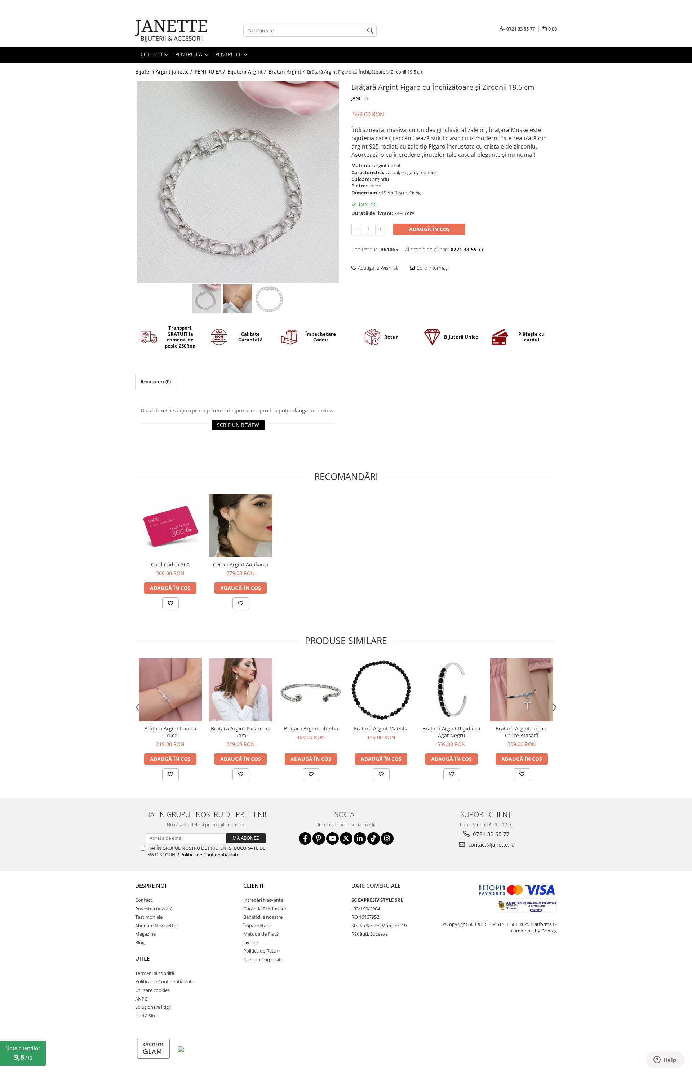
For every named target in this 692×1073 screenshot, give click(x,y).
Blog (140, 942)
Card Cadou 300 (170, 564)
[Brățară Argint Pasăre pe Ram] (240, 689)
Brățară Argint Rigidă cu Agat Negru (451, 732)
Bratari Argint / (287, 71)
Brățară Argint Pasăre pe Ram (240, 732)
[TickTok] (373, 838)
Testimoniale (149, 917)
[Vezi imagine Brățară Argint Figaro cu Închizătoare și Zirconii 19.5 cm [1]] (238, 298)
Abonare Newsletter (156, 925)
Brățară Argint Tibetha (311, 728)
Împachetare (257, 925)
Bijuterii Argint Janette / (164, 71)
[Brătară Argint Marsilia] (381, 689)
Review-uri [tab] (156, 381)
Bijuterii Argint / (247, 71)
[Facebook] (305, 838)
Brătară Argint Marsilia (381, 728)
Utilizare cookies (152, 990)
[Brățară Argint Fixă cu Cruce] (170, 689)
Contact (143, 900)
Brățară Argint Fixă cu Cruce (170, 732)
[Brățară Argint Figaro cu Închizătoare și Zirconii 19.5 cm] (238, 182)
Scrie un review (238, 424)
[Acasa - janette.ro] (171, 31)
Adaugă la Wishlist (377, 267)
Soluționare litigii (153, 1007)
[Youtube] (332, 838)
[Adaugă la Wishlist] (170, 603)
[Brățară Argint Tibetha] (310, 689)
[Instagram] (387, 838)
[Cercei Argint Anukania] (240, 525)
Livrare (250, 942)
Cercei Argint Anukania (241, 564)
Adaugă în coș (429, 229)
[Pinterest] (318, 838)
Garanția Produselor (265, 908)
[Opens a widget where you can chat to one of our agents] (665, 1060)
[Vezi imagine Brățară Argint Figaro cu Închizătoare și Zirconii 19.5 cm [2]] (269, 298)
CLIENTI (253, 885)
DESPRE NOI (151, 885)
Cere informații (432, 267)
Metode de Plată (261, 934)
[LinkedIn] (360, 838)
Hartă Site (145, 1015)
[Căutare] (370, 31)
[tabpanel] (238, 182)
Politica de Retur (260, 951)
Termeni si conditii (154, 973)
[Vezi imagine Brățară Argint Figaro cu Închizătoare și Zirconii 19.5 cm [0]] (206, 298)
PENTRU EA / (210, 71)
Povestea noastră (154, 908)
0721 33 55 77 (490, 834)
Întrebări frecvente (263, 900)
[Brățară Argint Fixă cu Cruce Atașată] (521, 689)
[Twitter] (346, 838)
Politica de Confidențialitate (209, 854)
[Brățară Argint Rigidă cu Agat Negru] (451, 689)
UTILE (142, 958)
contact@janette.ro (491, 844)
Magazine (145, 934)
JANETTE (360, 98)
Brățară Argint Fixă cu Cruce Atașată (522, 732)
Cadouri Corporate (263, 959)
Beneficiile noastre (263, 917)
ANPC (141, 998)
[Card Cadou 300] (170, 525)
